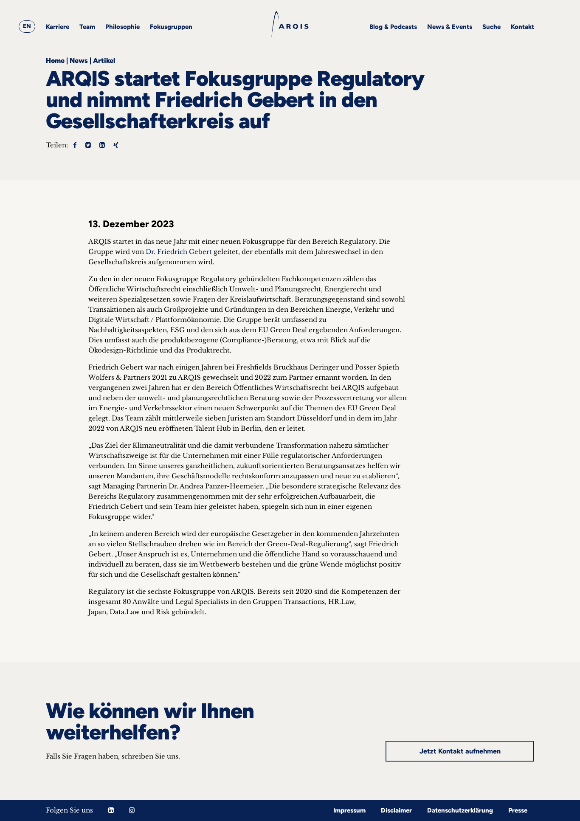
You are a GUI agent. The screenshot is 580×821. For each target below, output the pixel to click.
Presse (517, 810)
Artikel (104, 60)
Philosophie (122, 27)
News (79, 60)
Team (87, 27)
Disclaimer (396, 810)
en (27, 26)
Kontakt (522, 27)
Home (55, 60)
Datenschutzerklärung (460, 810)
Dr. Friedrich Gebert (179, 252)
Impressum (349, 810)
